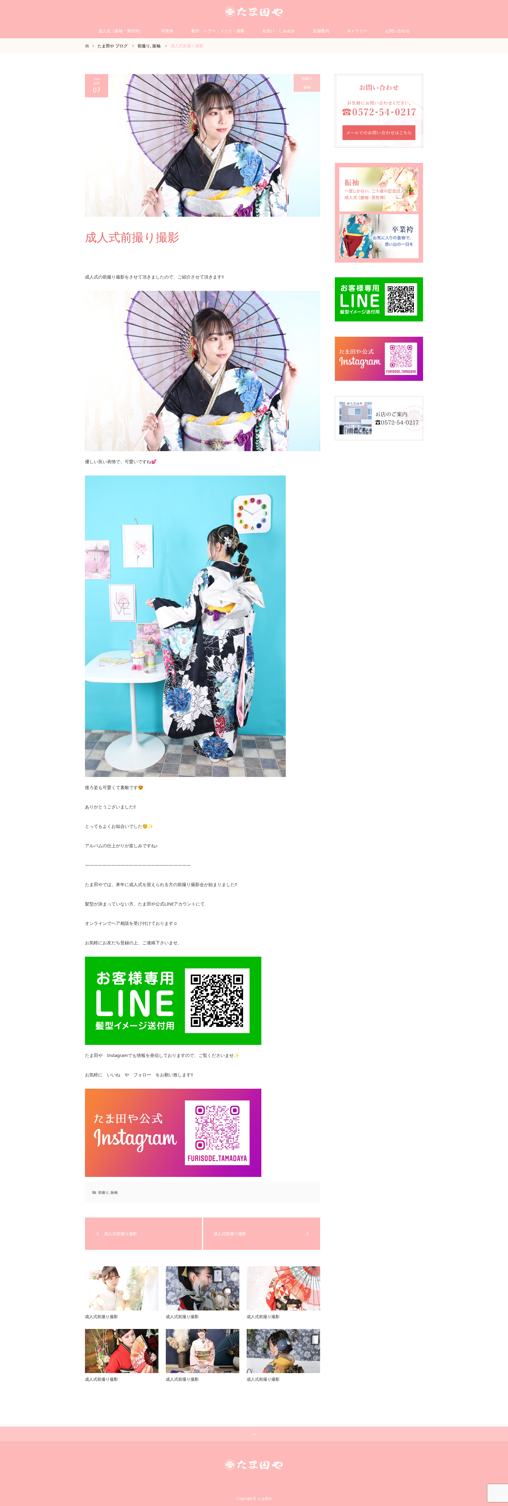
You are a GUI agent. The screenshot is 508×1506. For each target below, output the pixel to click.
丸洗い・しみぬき (278, 31)
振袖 (306, 87)
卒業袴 (167, 31)
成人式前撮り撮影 (101, 1316)
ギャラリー (357, 31)
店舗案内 (321, 31)
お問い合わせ (397, 31)
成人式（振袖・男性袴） (120, 31)
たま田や (265, 1498)
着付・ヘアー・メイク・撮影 (218, 31)
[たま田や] (254, 11)
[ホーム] (87, 40)
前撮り (307, 78)
